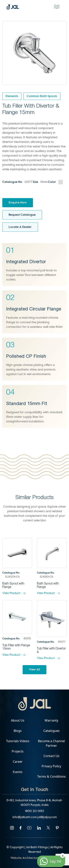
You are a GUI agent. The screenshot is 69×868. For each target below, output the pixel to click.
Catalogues (51, 731)
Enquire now (18, 202)
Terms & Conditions (51, 776)
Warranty (51, 720)
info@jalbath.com (24, 817)
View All (34, 669)
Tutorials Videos (17, 741)
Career (18, 762)
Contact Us (51, 756)
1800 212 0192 (34, 811)
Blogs (18, 731)
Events (17, 772)
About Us (17, 720)
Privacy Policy (51, 766)
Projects (18, 751)
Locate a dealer (20, 227)
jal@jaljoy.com (47, 817)
